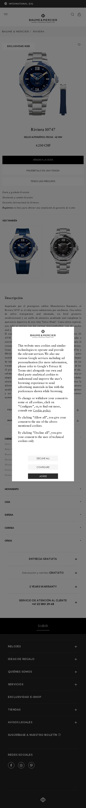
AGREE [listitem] (43, 476)
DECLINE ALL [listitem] (43, 458)
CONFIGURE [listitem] (43, 467)
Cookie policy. (42, 410)
